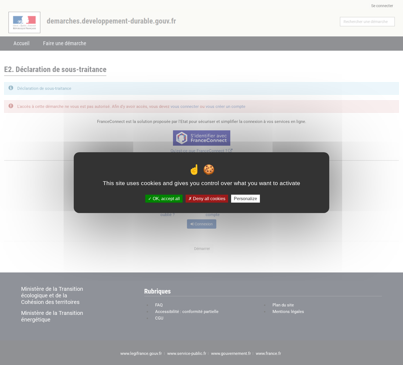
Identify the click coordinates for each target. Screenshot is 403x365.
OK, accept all (166, 198)
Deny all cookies (208, 198)
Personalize (245, 198)
